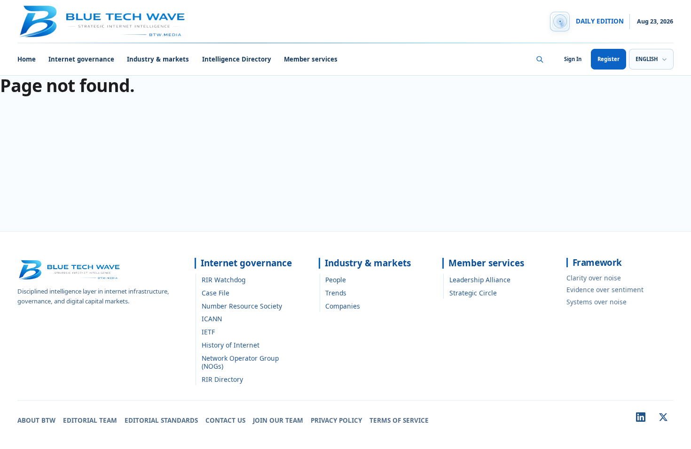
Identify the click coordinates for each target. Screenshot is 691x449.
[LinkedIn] (640, 417)
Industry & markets (158, 59)
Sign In (572, 58)
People (335, 280)
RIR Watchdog (223, 280)
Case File (215, 293)
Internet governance (81, 59)
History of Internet (230, 345)
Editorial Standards (161, 420)
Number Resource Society (242, 306)
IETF (208, 332)
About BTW (36, 420)
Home (26, 59)
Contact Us (225, 420)
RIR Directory (222, 379)
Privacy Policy (336, 420)
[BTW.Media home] (102, 21)
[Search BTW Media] (540, 59)
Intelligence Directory (236, 59)
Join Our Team (278, 420)
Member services (311, 59)
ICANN (212, 319)
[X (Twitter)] (663, 417)
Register (608, 58)
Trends (335, 293)
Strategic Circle (473, 293)
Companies (342, 306)
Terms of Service (399, 420)
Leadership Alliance (479, 280)
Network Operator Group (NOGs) (240, 362)
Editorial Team (90, 420)
